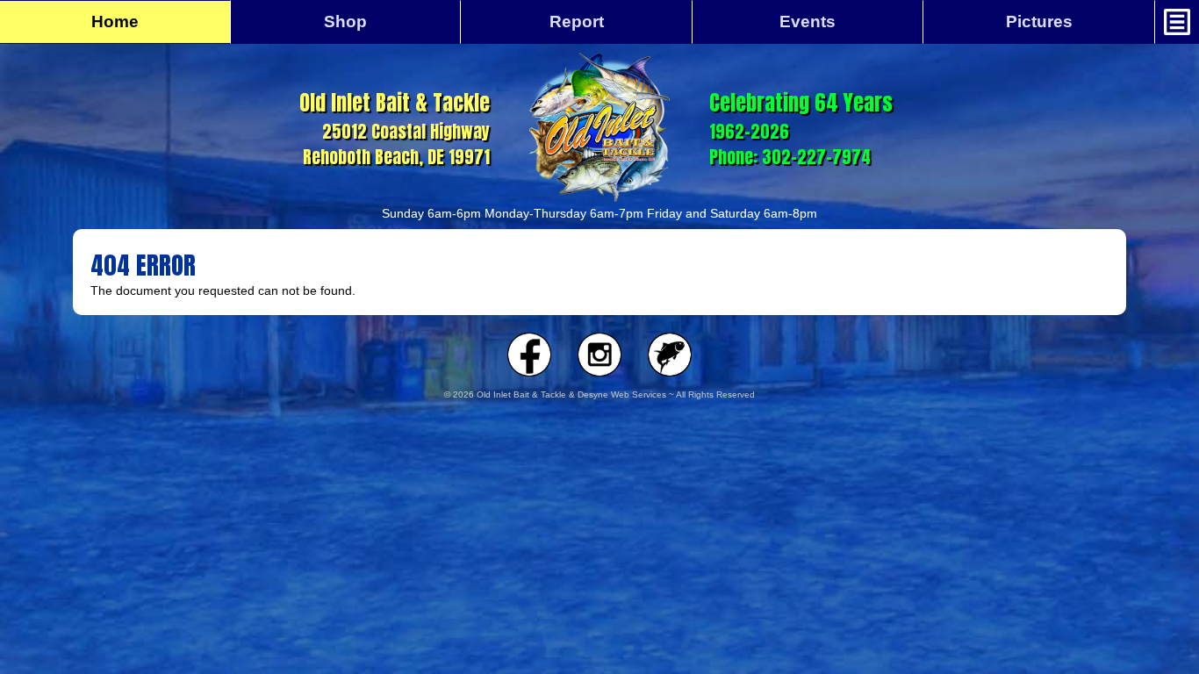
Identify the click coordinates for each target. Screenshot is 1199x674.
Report (576, 21)
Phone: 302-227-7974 (790, 156)
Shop (345, 21)
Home (115, 21)
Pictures (1039, 21)
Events (807, 21)
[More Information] (1177, 22)
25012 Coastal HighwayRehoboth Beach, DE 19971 (394, 127)
